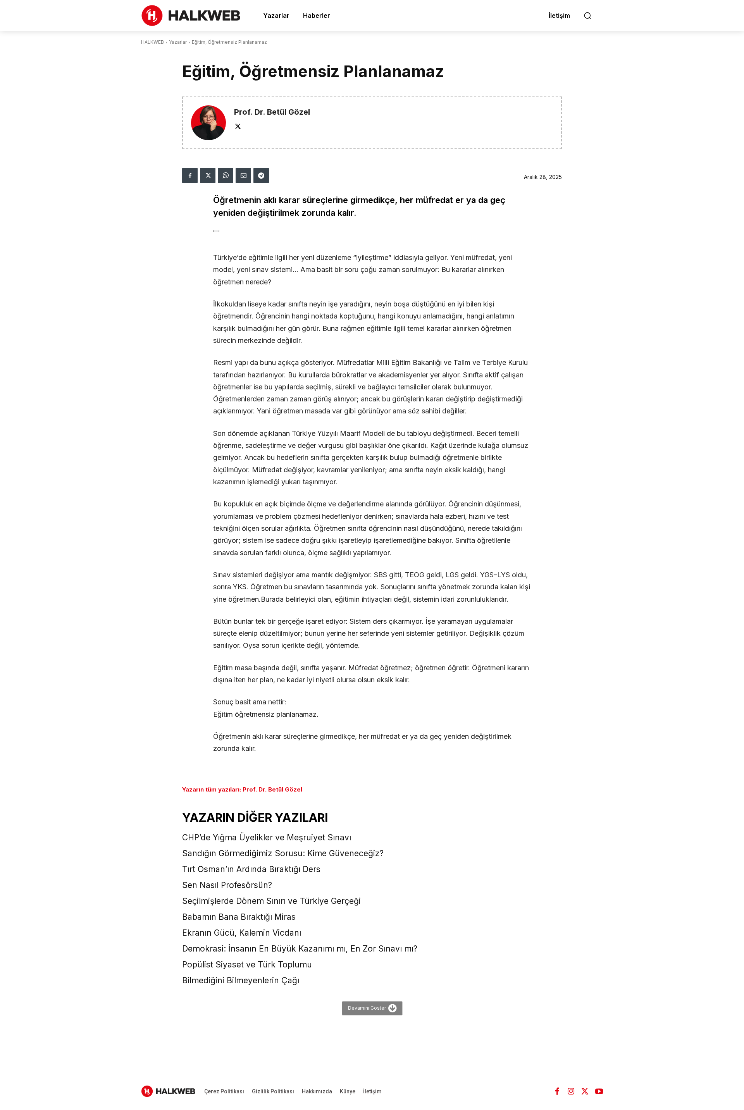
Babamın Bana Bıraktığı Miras (239, 917)
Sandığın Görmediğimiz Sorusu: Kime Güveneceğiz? (283, 853)
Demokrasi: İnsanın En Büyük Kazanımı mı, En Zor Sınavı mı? (299, 948)
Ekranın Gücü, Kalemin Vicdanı (241, 933)
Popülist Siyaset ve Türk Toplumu (247, 964)
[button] (587, 15)
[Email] (243, 175)
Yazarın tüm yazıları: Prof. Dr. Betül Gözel (242, 789)
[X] (238, 126)
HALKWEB (152, 42)
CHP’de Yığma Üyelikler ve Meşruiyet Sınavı (266, 837)
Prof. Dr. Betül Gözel (272, 112)
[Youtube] (599, 1091)
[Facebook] (190, 175)
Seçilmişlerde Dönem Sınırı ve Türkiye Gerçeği (271, 901)
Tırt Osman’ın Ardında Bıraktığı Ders (251, 869)
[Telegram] (261, 175)
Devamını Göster (367, 1007)
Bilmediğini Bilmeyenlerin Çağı (240, 980)
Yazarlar (178, 42)
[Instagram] (571, 1091)
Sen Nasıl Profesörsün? (227, 885)
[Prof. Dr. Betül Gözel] (208, 122)
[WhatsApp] (225, 175)
